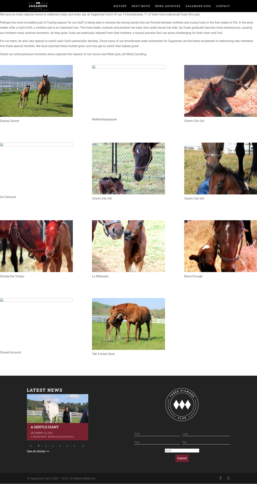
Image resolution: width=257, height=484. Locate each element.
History (120, 6)
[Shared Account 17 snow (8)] (36, 324)
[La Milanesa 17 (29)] (128, 247)
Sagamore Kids (198, 6)
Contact (223, 6)
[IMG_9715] (36, 247)
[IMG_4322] (36, 168)
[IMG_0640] (128, 91)
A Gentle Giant (57, 417)
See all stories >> (38, 451)
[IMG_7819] (128, 169)
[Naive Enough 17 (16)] (220, 247)
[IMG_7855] (220, 169)
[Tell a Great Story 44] (128, 324)
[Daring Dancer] (36, 91)
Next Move (141, 6)
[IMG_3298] (220, 91)
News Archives (168, 6)
